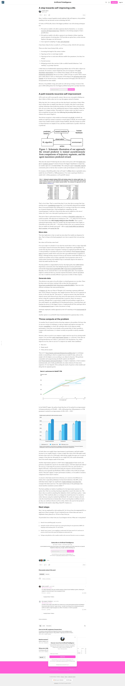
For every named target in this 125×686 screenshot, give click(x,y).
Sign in (121, 2)
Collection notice (71, 676)
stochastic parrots (48, 164)
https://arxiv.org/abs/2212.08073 (65, 285)
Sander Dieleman (67, 482)
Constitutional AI (46, 306)
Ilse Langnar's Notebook (47, 601)
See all (41, 657)
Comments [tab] (42, 574)
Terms (66, 676)
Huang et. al (43, 291)
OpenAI (83, 166)
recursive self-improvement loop (50, 31)
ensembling (47, 326)
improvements (49, 73)
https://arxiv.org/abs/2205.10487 (55, 269)
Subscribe (114, 2)
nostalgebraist (52, 205)
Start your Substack (59, 680)
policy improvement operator (60, 337)
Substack (56, 683)
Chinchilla (77, 166)
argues (58, 205)
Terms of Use (68, 659)
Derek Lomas (45, 586)
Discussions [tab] (48, 625)
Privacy (62, 676)
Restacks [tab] (47, 574)
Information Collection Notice (62, 661)
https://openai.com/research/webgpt (52, 361)
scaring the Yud (54, 228)
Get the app (69, 680)
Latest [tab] (43, 625)
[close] (75, 637)
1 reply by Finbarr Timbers (48, 596)
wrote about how (76, 482)
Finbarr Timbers (45, 10)
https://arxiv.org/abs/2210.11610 (47, 285)
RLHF (72, 118)
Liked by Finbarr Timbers (47, 587)
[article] (62, 632)
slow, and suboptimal (63, 42)
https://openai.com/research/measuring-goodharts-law (60, 353)
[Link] (37, 94)
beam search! (69, 463)
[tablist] (44, 574)
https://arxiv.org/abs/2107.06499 (73, 269)
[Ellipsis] (86, 586)
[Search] (106, 2)
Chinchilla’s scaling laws (75, 217)
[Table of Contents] (1, 343)
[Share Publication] (109, 2)
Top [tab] (40, 625)
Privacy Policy (72, 661)
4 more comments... (43, 619)
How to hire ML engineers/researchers (50, 629)
